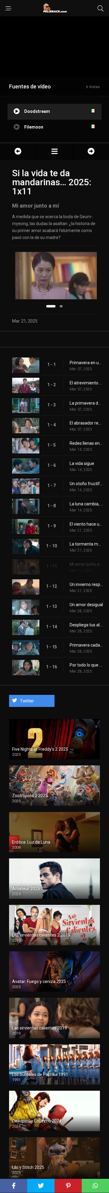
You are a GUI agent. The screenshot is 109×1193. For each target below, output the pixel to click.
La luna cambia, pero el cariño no (86, 503)
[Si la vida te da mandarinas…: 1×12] (91, 151)
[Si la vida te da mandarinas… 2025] (54, 151)
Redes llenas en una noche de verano (86, 443)
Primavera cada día (86, 645)
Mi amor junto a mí (86, 564)
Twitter (27, 701)
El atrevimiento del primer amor (86, 382)
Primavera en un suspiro (86, 362)
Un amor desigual (86, 604)
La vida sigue (82, 463)
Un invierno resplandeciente (86, 584)
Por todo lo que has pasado (86, 665)
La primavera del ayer (86, 403)
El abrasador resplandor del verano (86, 423)
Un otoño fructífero (86, 483)
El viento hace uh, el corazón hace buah (86, 524)
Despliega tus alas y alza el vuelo (86, 624)
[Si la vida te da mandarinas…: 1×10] (18, 151)
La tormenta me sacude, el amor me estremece (86, 544)
